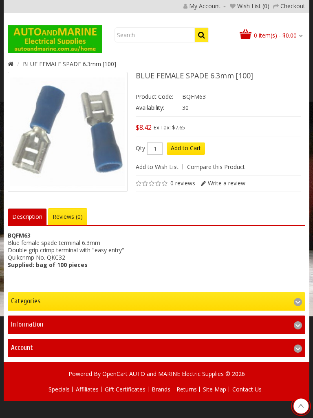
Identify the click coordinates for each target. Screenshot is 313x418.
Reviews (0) (68, 216)
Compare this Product (216, 167)
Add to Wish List (157, 166)
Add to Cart (186, 148)
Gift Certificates (125, 389)
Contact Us (247, 389)
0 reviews (182, 183)
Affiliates (87, 389)
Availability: (150, 107)
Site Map (214, 389)
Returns (186, 389)
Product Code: (154, 96)
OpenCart (115, 374)
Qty (140, 148)
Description (27, 216)
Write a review (226, 183)
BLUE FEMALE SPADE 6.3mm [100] (69, 64)
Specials (59, 389)
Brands (161, 389)
